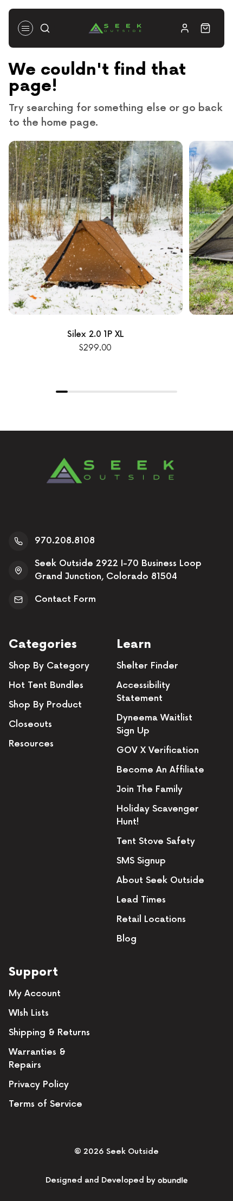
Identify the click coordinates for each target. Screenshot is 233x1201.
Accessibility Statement (143, 692)
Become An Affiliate (160, 770)
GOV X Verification (157, 750)
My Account (35, 994)
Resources (31, 744)
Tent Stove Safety (155, 841)
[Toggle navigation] (25, 28)
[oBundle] (172, 1180)
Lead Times (141, 900)
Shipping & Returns (49, 1033)
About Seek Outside (160, 880)
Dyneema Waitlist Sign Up (154, 724)
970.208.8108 (65, 541)
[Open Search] (45, 28)
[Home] (115, 28)
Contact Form (65, 599)
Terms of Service (45, 1104)
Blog (126, 939)
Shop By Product (45, 705)
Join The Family (149, 789)
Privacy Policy (39, 1085)
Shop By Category (49, 666)
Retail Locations (151, 919)
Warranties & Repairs (37, 1058)
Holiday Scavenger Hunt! (157, 815)
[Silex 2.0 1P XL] (96, 228)
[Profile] (185, 28)
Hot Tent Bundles (46, 685)
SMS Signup (141, 861)
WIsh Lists (29, 1013)
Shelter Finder (147, 666)
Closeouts (30, 724)
